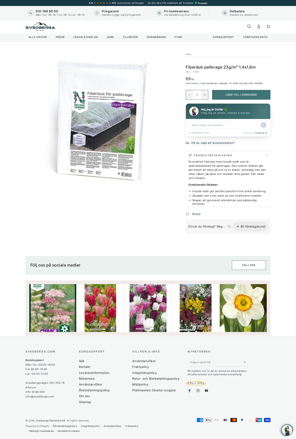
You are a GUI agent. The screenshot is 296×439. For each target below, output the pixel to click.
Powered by (255, 133)
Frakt (203, 83)
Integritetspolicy (144, 373)
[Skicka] (263, 125)
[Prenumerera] (246, 362)
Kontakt (85, 367)
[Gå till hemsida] (40, 26)
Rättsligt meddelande (41, 431)
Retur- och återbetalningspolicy (156, 378)
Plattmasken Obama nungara (154, 390)
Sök (82, 361)
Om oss (84, 396)
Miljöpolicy (140, 384)
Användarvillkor (90, 384)
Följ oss (248, 265)
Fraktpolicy (140, 367)
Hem (188, 54)
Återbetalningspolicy (94, 390)
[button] (249, 26)
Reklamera (87, 378)
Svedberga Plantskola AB (50, 420)
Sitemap (85, 402)
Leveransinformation (94, 373)
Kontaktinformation (69, 431)
